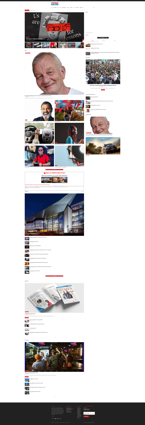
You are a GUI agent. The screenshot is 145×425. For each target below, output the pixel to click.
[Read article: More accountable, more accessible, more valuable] (27, 384)
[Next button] (83, 39)
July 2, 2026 (31, 242)
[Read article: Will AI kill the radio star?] (39, 156)
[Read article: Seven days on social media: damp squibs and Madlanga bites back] (103, 71)
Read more (27, 317)
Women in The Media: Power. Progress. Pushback (36, 319)
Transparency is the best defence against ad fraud (31, 372)
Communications (88, 153)
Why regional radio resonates (57, 121)
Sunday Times (79, 408)
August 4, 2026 (93, 110)
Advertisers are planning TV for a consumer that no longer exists (38, 237)
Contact (93, 422)
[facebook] (99, 37)
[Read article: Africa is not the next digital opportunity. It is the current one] (88, 110)
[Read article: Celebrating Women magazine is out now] (54, 298)
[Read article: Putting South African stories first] (27, 242)
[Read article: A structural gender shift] (27, 329)
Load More (54, 169)
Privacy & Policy (90, 422)
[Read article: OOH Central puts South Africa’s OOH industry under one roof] (27, 388)
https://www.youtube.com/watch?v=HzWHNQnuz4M (33, 187)
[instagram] (105, 37)
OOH (74, 7)
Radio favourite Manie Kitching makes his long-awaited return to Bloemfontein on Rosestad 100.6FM (38, 95)
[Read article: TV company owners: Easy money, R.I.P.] (27, 272)
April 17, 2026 (31, 259)
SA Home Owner (79, 415)
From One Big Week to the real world (95, 105)
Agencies (71, 7)
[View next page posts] (55, 337)
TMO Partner (26, 96)
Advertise (86, 422)
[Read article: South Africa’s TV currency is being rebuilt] (27, 247)
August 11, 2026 (31, 314)
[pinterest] (103, 37)
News (57, 7)
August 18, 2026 (31, 96)
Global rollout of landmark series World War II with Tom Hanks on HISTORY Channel (40, 266)
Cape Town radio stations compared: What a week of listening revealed (31, 144)
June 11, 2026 (31, 392)
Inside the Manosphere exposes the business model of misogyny (38, 258)
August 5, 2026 (87, 156)
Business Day (78, 411)
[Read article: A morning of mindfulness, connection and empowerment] (27, 325)
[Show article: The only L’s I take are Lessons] (29, 45)
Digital (68, 7)
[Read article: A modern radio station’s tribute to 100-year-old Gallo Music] (69, 156)
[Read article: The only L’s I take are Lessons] (54, 27)
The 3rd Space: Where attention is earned (35, 391)
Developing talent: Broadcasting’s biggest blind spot (60, 144)
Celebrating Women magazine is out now (30, 313)
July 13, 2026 (31, 333)
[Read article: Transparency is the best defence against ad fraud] (54, 357)
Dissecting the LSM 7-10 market (95, 48)
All (81, 191)
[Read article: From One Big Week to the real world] (88, 106)
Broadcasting (64, 7)
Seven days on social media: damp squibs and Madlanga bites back (103, 85)
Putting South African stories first (34, 241)
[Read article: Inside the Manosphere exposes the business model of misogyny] (27, 259)
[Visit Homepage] (55, 4)
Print (60, 7)
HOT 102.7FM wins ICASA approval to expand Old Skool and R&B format (32, 121)
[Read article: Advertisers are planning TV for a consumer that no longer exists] (27, 238)
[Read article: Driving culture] (103, 145)
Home (51, 7)
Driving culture (87, 155)
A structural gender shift (33, 328)
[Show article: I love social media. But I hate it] (37, 45)
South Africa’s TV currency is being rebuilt (35, 245)
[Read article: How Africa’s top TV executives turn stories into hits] (54, 214)
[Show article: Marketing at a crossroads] (63, 45)
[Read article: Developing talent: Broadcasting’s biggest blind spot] (69, 133)
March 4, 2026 (31, 267)
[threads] (106, 37)
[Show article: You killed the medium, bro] (54, 45)
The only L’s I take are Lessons (34, 39)
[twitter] (100, 37)
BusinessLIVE (79, 410)
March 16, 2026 (32, 263)
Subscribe (86, 416)
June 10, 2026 (31, 246)
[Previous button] (83, 41)
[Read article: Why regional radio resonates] (69, 110)
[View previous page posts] (53, 337)
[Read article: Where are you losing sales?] (88, 98)
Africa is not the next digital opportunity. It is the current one (98, 109)
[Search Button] (93, 7)
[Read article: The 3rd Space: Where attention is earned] (27, 392)
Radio (26, 165)
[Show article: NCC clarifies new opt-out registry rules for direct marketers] (46, 45)
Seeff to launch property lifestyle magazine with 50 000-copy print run (39, 332)
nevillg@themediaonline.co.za (69, 408)
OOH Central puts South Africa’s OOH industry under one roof (37, 387)
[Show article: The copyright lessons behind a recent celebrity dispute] (80, 45)
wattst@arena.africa (68, 411)
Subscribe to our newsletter (54, 0)
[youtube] (102, 37)
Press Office (81, 7)
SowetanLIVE (79, 409)
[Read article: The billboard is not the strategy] (27, 380)
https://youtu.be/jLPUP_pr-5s (89, 32)
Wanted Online (79, 414)
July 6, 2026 (31, 388)
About (84, 422)
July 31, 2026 (31, 238)
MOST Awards (54, 7)
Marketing (77, 7)
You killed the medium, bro (33, 10)
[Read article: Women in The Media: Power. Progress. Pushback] (27, 321)
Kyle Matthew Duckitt (29, 40)
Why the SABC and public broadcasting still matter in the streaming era (39, 262)
